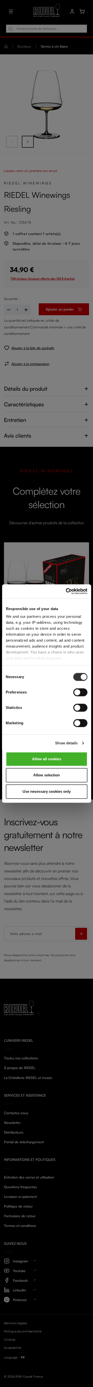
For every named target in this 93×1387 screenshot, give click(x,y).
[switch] (80, 692)
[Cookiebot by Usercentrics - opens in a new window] (66, 591)
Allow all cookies (46, 759)
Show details (66, 743)
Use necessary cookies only (47, 791)
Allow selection (46, 775)
